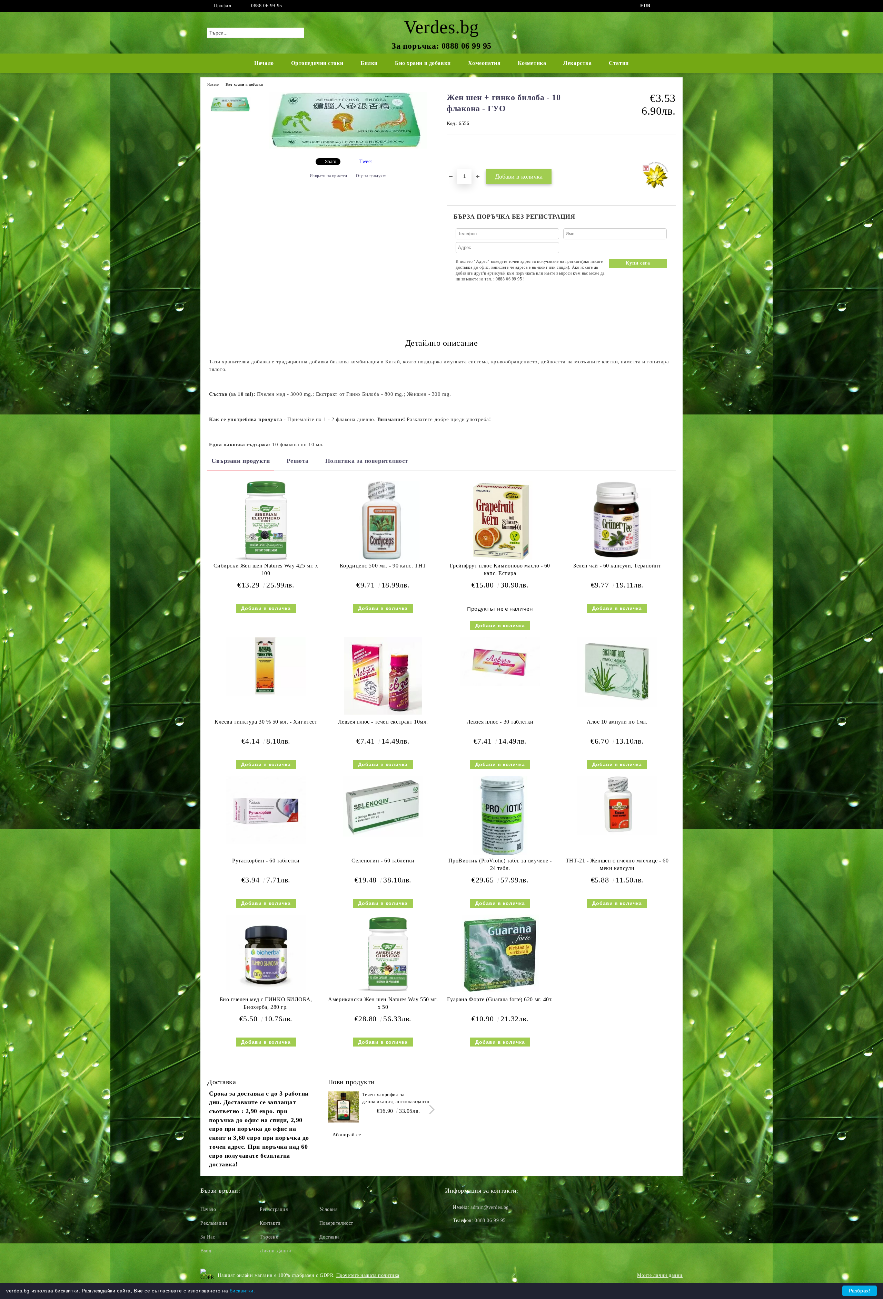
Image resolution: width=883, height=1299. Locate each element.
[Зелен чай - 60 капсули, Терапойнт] (617, 520)
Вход (205, 1250)
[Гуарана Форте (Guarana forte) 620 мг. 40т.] (500, 953)
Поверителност (336, 1223)
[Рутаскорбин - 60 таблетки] (266, 810)
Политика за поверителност (366, 460)
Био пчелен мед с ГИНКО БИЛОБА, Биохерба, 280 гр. (266, 1003)
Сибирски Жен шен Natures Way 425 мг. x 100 (266, 569)
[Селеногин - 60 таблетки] (383, 806)
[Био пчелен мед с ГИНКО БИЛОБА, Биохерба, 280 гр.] (266, 954)
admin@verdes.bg (489, 1207)
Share (330, 161)
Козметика (532, 63)
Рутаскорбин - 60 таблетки (265, 860)
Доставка (329, 1237)
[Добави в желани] (460, 157)
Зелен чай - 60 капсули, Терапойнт (617, 566)
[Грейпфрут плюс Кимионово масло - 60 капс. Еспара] (500, 520)
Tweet (365, 161)
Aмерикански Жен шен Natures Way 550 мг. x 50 (383, 1003)
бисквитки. (242, 1290)
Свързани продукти (240, 460)
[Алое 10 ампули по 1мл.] (617, 672)
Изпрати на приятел (328, 175)
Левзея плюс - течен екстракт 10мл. (383, 722)
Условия (328, 1209)
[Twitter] (672, 6)
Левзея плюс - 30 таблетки (500, 722)
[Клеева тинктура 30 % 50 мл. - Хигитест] (266, 667)
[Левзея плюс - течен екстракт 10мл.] (383, 676)
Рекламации (214, 1223)
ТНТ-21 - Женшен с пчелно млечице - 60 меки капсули (617, 864)
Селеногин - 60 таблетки (382, 860)
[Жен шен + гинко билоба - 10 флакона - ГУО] (348, 147)
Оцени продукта (371, 175)
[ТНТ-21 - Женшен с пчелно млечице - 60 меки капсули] (617, 805)
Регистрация (274, 1209)
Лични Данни (275, 1250)
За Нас (207, 1237)
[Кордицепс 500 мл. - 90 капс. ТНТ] (382, 520)
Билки (369, 63)
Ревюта (298, 460)
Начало (264, 63)
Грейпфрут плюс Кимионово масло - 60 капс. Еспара (500, 569)
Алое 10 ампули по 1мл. (617, 722)
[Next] (430, 1109)
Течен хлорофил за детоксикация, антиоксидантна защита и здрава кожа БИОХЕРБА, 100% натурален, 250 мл (397, 1098)
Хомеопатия (484, 63)
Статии (618, 63)
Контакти (270, 1223)
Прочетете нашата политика (367, 1275)
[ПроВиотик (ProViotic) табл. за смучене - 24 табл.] (500, 815)
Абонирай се (347, 1134)
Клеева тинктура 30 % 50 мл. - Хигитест (266, 722)
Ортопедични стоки (317, 63)
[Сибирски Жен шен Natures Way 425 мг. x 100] (266, 520)
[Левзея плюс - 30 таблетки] (500, 661)
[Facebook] (661, 6)
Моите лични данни (660, 1275)
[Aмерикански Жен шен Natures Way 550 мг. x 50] (383, 954)
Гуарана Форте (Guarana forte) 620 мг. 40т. (500, 999)
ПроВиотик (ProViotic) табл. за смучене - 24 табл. (500, 864)
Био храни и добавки (423, 63)
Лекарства (577, 63)
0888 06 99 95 (266, 5)
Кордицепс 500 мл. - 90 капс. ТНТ (383, 566)
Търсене (269, 1237)
